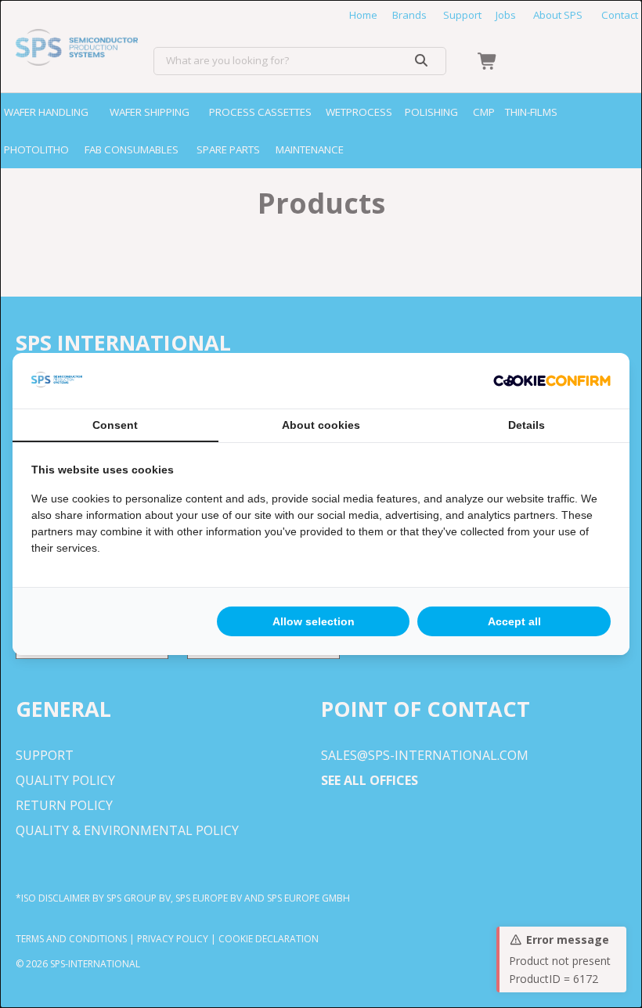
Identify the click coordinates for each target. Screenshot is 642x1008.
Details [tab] (526, 425)
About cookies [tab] (321, 425)
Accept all (514, 621)
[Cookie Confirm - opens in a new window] (552, 381)
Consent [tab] (115, 425)
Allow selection (313, 621)
